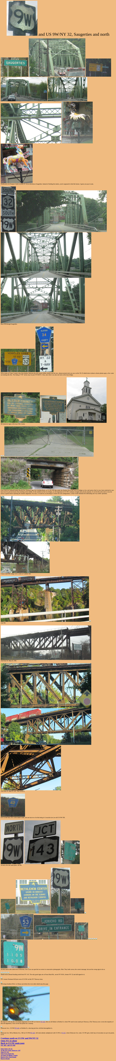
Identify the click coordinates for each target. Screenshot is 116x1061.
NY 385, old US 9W (8, 1045)
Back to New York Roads (8, 1057)
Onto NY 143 (5, 1052)
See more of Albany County (9, 1055)
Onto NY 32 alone (9, 1040)
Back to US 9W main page (12, 1043)
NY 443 (43, 1022)
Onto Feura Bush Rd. (7, 1054)
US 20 (63, 1033)
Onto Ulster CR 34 (6, 1049)
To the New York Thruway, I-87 (10, 1050)
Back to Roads (5, 1058)
